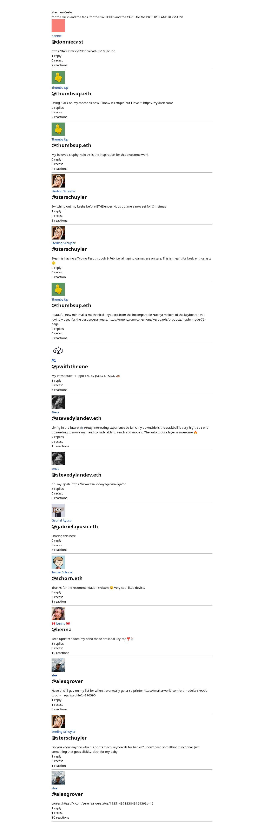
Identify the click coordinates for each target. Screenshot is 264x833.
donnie (56, 36)
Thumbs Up (60, 87)
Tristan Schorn (62, 572)
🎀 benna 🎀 (61, 623)
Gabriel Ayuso (62, 520)
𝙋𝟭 (54, 360)
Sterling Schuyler (63, 191)
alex (54, 675)
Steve (55, 412)
